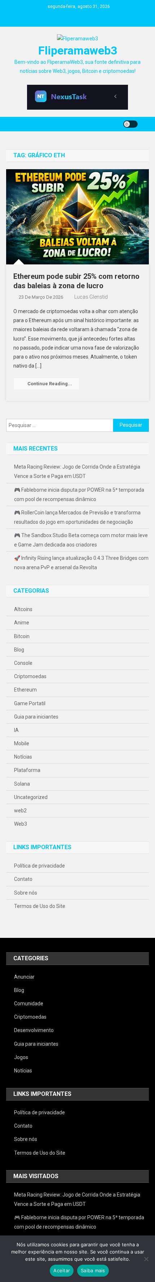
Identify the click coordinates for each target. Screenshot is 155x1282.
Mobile (21, 743)
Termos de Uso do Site (39, 906)
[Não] (146, 1259)
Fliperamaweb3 (77, 50)
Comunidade (28, 1003)
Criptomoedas (30, 676)
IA (16, 730)
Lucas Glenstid (91, 297)
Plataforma (27, 770)
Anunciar (24, 977)
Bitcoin (22, 636)
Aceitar (61, 1270)
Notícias (23, 757)
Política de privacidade (39, 866)
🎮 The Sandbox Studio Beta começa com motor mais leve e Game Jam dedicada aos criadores (81, 540)
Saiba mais (93, 1270)
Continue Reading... (49, 383)
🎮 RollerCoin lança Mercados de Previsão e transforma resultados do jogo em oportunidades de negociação (77, 517)
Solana (22, 784)
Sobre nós (25, 893)
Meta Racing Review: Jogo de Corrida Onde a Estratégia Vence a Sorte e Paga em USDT (77, 471)
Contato (23, 879)
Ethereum (25, 690)
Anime (21, 622)
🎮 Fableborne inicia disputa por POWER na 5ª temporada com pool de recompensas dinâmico (79, 494)
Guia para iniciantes (36, 717)
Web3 (20, 824)
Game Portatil (29, 703)
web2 (20, 810)
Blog (19, 650)
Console (23, 663)
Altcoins (23, 609)
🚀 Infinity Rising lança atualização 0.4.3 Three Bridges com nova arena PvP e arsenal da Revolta (81, 562)
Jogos (21, 1057)
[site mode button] (130, 124)
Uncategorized (31, 797)
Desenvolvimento (34, 1030)
